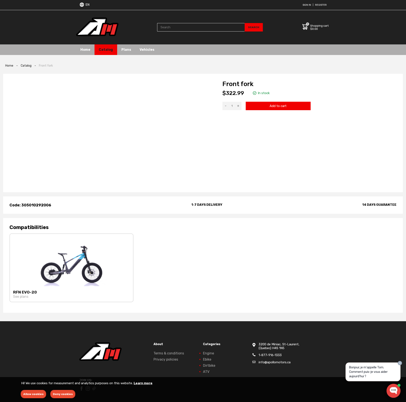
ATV (206, 372)
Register (321, 5)
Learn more (143, 383)
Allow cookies (33, 394)
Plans (126, 50)
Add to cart (278, 106)
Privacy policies (166, 359)
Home (85, 50)
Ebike (207, 359)
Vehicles (147, 50)
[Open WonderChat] (394, 391)
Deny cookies (63, 394)
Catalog (106, 50)
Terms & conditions (169, 353)
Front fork (46, 65)
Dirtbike (209, 366)
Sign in (307, 5)
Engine (208, 353)
